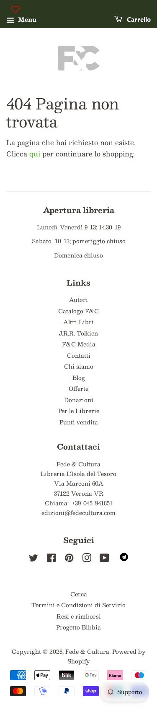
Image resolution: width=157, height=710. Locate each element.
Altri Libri (78, 322)
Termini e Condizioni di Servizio (78, 605)
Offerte (78, 388)
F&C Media (78, 344)
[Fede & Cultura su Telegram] (124, 559)
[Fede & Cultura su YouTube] (104, 559)
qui (34, 153)
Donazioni (78, 400)
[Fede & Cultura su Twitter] (33, 559)
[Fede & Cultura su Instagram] (86, 559)
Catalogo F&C (78, 311)
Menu (26, 19)
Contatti (78, 355)
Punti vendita (78, 422)
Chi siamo (78, 366)
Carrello (138, 20)
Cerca (78, 594)
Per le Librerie (78, 411)
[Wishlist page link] (15, 9)
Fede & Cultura (87, 651)
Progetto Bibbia (78, 627)
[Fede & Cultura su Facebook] (51, 559)
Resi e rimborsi (79, 616)
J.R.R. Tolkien (78, 333)
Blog (78, 377)
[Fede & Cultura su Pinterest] (69, 559)
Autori (78, 299)
